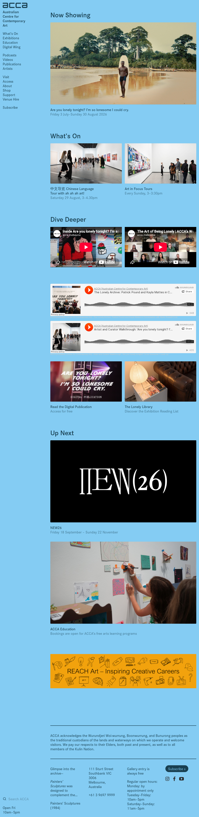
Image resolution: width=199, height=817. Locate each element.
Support (9, 94)
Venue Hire (11, 99)
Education (10, 42)
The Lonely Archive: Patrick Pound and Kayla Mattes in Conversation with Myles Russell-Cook (135, 317)
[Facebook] (174, 779)
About (7, 85)
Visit (6, 76)
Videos (8, 59)
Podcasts (9, 55)
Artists (7, 68)
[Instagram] (167, 779)
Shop (7, 90)
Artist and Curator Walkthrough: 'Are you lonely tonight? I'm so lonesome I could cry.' (131, 354)
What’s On (10, 33)
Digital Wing (11, 46)
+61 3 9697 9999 (102, 794)
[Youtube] (181, 778)
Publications (12, 63)
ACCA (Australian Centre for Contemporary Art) (71, 317)
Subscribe (10, 107)
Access (8, 81)
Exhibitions (11, 37)
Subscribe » (176, 768)
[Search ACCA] (4, 799)
